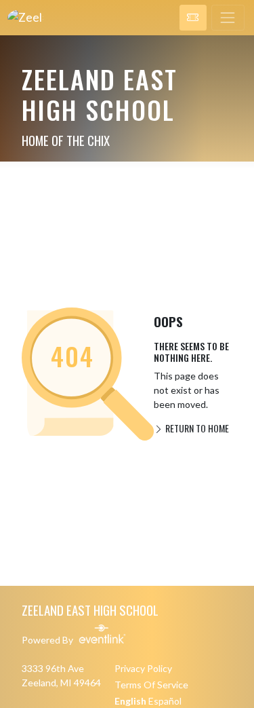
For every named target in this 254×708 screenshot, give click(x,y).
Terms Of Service (151, 684)
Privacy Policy (143, 668)
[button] (193, 18)
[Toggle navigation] (228, 18)
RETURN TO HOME (196, 428)
